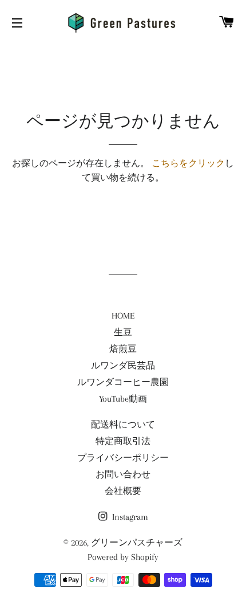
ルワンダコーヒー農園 (123, 382)
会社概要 (123, 491)
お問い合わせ (123, 474)
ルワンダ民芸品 (123, 365)
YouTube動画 (123, 399)
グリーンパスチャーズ (136, 542)
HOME (123, 316)
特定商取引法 (123, 441)
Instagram (129, 517)
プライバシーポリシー (123, 458)
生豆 (123, 332)
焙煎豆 (123, 349)
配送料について (123, 424)
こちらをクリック (188, 163)
